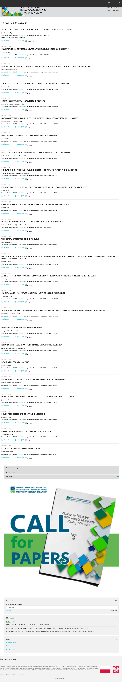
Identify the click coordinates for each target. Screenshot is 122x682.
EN (109, 3)
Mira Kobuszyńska (18, 331)
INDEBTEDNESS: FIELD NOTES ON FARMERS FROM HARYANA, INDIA (27, 625)
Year (13, 621)
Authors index (10, 649)
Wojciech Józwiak (6, 173)
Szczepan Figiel (5, 69)
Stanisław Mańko (6, 262)
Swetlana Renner (15, 348)
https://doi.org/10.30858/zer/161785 (14, 37)
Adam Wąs (24, 156)
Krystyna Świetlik (6, 365)
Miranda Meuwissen (26, 225)
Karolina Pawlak (15, 313)
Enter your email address (14, 604)
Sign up (8, 610)
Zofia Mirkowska (24, 173)
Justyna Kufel (14, 69)
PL (104, 3)
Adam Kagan (15, 173)
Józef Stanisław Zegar (7, 33)
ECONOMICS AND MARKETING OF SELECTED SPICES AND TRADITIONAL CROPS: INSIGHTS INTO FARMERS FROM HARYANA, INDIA (47, 628)
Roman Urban (5, 190)
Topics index (10, 646)
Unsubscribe (113, 610)
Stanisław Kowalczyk (7, 434)
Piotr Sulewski (5, 225)
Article (20, 40)
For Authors (10, 472)
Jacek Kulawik (5, 87)
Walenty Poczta (5, 313)
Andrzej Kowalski (6, 417)
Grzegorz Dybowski (6, 331)
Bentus (22, 674)
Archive (9, 476)
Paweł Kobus (20, 104)
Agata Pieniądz (5, 348)
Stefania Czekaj (5, 156)
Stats (32, 41)
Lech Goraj (23, 348)
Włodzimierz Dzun (6, 296)
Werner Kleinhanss (6, 52)
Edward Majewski (15, 156)
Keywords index (11, 642)
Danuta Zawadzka (6, 242)
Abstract (6, 40)
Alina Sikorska (5, 138)
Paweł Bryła (4, 279)
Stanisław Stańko (18, 121)
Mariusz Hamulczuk (7, 121)
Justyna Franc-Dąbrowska (8, 104)
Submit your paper (13, 468)
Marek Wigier (5, 207)
